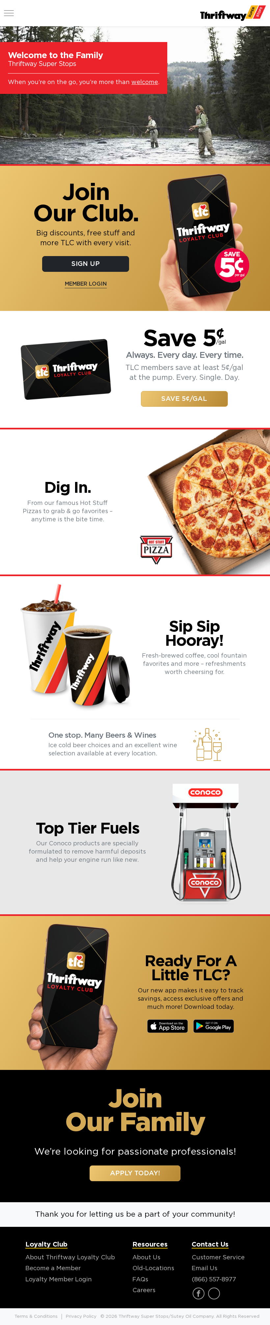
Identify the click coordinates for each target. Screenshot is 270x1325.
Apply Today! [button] (135, 1173)
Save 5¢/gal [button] (184, 399)
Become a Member (53, 1268)
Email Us (204, 1268)
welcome (144, 82)
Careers (143, 1290)
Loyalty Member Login (58, 1280)
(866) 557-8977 (214, 1280)
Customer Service (218, 1258)
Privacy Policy (81, 1316)
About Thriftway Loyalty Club (70, 1258)
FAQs (140, 1280)
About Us (146, 1258)
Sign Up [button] (85, 264)
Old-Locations (153, 1268)
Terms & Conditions (36, 1316)
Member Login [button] (86, 284)
